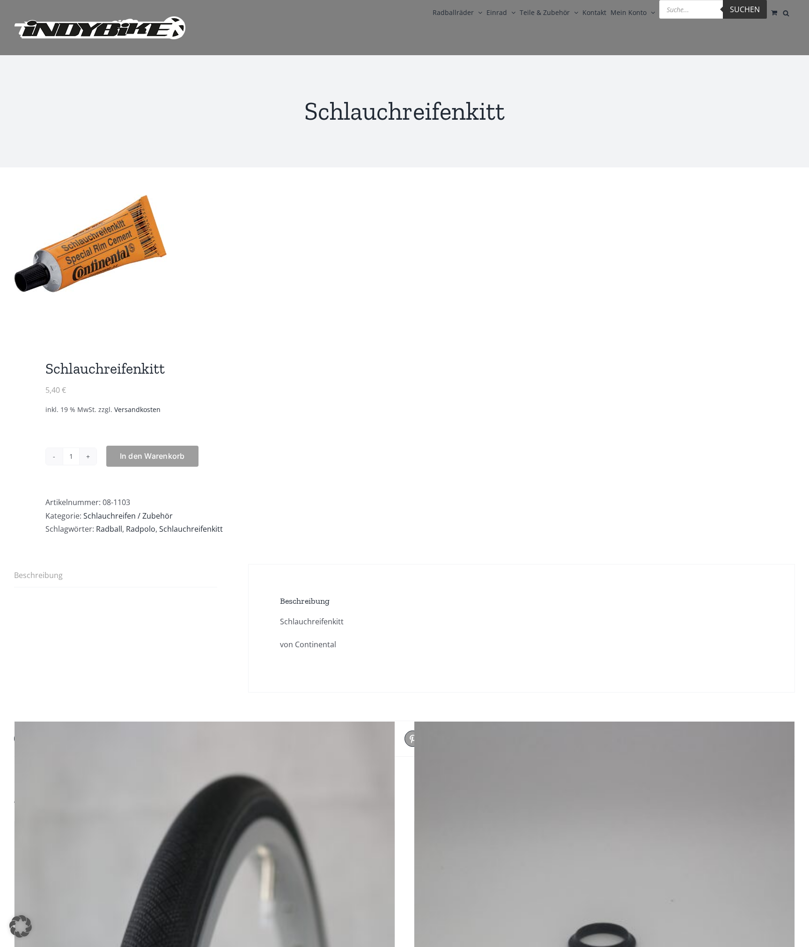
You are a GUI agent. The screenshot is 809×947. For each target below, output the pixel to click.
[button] (20, 926)
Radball (109, 529)
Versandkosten (137, 409)
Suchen (745, 9)
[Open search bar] (786, 12)
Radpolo (140, 529)
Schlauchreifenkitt (191, 529)
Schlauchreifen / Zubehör (128, 516)
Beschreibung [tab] (38, 575)
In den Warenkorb (152, 456)
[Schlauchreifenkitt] (201, 254)
